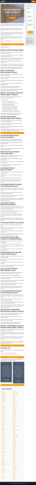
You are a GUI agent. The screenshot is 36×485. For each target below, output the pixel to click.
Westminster (3, 415)
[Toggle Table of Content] (9, 47)
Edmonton (14, 402)
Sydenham (14, 426)
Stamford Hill (4, 444)
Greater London (15, 435)
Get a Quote (12, 17)
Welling (14, 462)
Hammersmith (4, 407)
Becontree (14, 463)
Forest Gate (14, 418)
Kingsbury (3, 417)
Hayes (14, 416)
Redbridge (14, 445)
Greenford (3, 461)
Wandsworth (3, 435)
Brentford (3, 442)
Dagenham (14, 470)
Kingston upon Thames (16, 425)
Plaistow (14, 419)
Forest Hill (14, 411)
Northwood (14, 442)
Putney (3, 432)
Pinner (14, 405)
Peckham (3, 466)
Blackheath (14, 422)
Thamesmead (15, 460)
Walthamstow (15, 409)
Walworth (3, 445)
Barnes (3, 431)
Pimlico (3, 421)
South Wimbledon (15, 394)
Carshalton (14, 452)
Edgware (3, 459)
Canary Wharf (15, 392)
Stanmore (3, 472)
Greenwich (14, 408)
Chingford (14, 439)
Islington (3, 424)
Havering (14, 476)
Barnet (3, 473)
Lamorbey (14, 467)
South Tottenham (4, 448)
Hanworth (14, 443)
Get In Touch (12, 345)
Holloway (3, 414)
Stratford (14, 404)
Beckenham (14, 446)
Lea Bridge (3, 462)
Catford (14, 428)
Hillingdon (14, 433)
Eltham (14, 459)
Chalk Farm (3, 397)
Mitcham (14, 415)
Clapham (3, 441)
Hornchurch (14, 477)
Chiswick (3, 418)
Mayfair (3, 404)
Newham (14, 432)
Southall (3, 475)
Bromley (3, 476)
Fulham (3, 425)
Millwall (14, 395)
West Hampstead (4, 393)
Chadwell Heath (15, 466)
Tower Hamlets (4, 469)
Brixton (3, 458)
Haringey (3, 434)
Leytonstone (15, 412)
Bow (2, 468)
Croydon (14, 456)
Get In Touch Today (12, 44)
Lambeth (3, 455)
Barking (14, 453)
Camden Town (4, 400)
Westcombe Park (15, 429)
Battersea (3, 428)
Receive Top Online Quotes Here (12, 357)
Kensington (3, 398)
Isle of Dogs (14, 401)
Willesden (3, 394)
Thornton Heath (15, 436)
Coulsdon (14, 469)
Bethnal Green (4, 452)
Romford (14, 473)
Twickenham (15, 391)
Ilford (13, 450)
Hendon (3, 410)
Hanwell (3, 449)
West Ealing (3, 438)
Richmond (3, 465)
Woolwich (14, 449)
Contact (33, 1)
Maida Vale (3, 391)
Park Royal (3, 408)
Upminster (14, 479)
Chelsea (3, 411)
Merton (14, 398)
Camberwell (3, 451)
